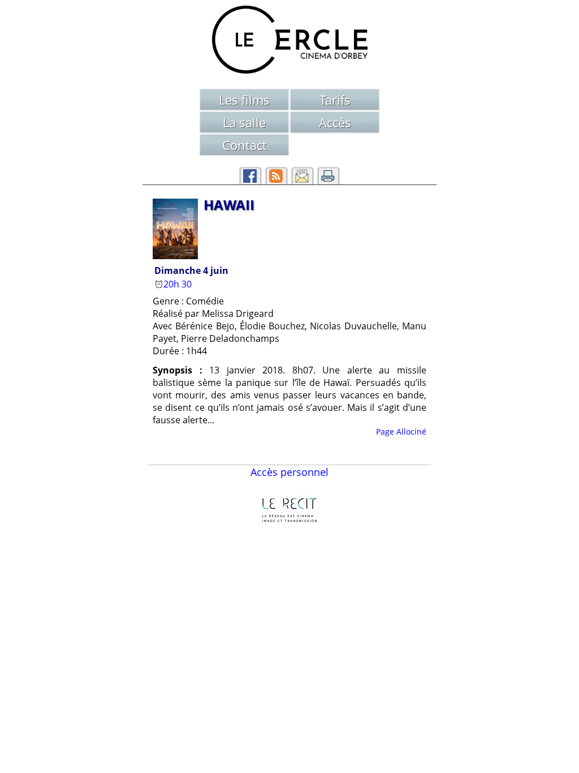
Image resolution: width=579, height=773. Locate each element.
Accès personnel (289, 472)
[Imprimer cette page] (328, 176)
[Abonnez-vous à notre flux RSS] (276, 176)
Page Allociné (401, 431)
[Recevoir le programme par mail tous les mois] (302, 176)
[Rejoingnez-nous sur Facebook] (250, 176)
